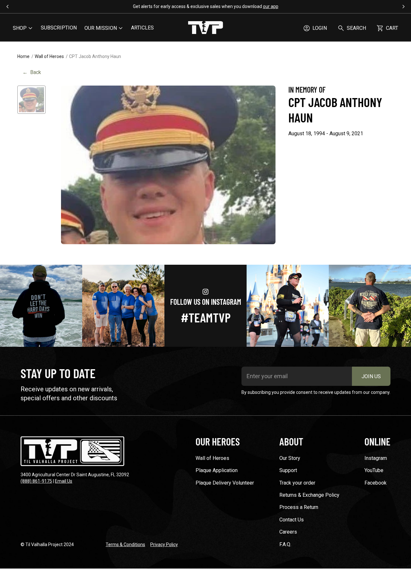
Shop (20, 28)
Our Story (289, 458)
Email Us (63, 481)
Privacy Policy (164, 544)
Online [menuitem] (377, 441)
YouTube (373, 470)
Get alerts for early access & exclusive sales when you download (205, 6)
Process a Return (298, 507)
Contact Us (291, 520)
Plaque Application (217, 470)
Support (288, 470)
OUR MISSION (100, 28)
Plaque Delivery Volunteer (225, 483)
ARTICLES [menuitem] (142, 28)
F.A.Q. (285, 544)
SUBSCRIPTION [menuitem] (59, 28)
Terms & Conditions (125, 544)
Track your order (297, 483)
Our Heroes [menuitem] (218, 441)
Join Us (371, 376)
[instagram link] (41, 306)
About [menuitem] (291, 441)
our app (270, 6)
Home (23, 56)
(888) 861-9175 (36, 481)
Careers (288, 532)
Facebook (375, 483)
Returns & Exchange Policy (309, 495)
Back (31, 72)
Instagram (375, 458)
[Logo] (205, 28)
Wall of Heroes (49, 56)
